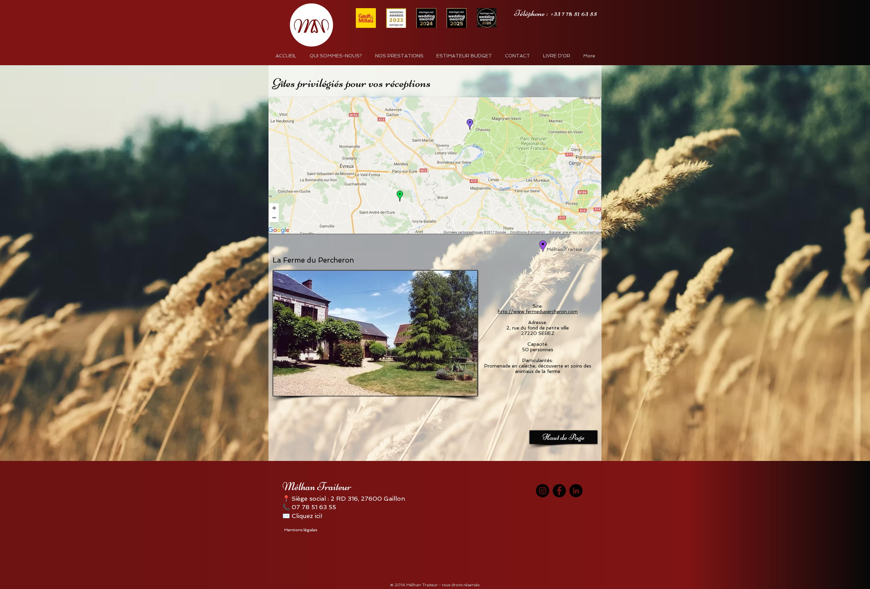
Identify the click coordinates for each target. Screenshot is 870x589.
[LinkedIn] (575, 490)
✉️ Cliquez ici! (302, 515)
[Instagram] (542, 490)
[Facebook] (559, 490)
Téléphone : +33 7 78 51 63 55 (555, 13)
